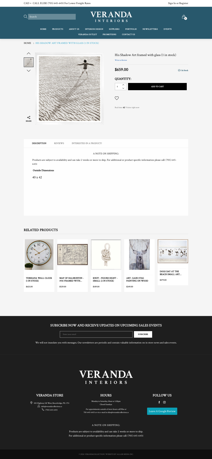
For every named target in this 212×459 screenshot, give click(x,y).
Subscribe (143, 334)
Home (43, 29)
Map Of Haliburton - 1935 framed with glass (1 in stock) (71, 279)
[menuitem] (43, 29)
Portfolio (131, 29)
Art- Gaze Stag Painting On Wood (137, 279)
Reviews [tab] (59, 143)
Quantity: (123, 79)
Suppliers (114, 29)
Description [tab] (39, 143)
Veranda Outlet (87, 34)
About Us (74, 29)
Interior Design (94, 29)
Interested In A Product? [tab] (87, 143)
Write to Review (121, 60)
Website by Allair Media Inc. (119, 454)
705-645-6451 (89, 412)
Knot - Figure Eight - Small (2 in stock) (105, 279)
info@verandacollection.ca (51, 406)
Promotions (109, 34)
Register (183, 3)
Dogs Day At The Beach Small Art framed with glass (171, 273)
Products (57, 29)
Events (168, 29)
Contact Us (128, 34)
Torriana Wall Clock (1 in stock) (39, 279)
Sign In (172, 3)
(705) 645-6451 (51, 410)
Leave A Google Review (162, 411)
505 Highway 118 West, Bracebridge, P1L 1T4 (51, 403)
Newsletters (150, 29)
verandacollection (94, 454)
